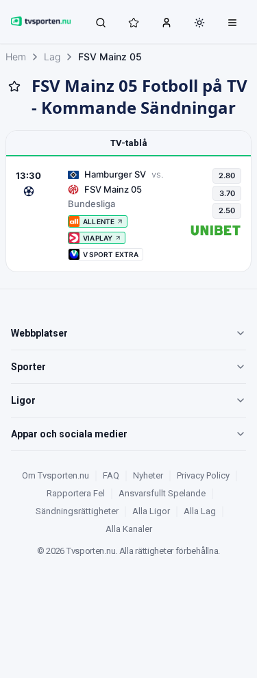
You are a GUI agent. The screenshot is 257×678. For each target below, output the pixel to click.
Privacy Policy (203, 475)
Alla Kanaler (129, 529)
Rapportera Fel (76, 493)
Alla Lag (200, 511)
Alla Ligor (151, 511)
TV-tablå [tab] (128, 143)
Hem (15, 56)
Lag (52, 56)
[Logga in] (166, 22)
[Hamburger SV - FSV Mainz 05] (128, 214)
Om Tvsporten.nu (55, 475)
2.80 (227, 175)
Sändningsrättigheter (77, 511)
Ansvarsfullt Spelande (162, 493)
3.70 (227, 193)
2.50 (227, 210)
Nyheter (148, 475)
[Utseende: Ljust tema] (199, 22)
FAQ (111, 475)
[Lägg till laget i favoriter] (14, 86)
